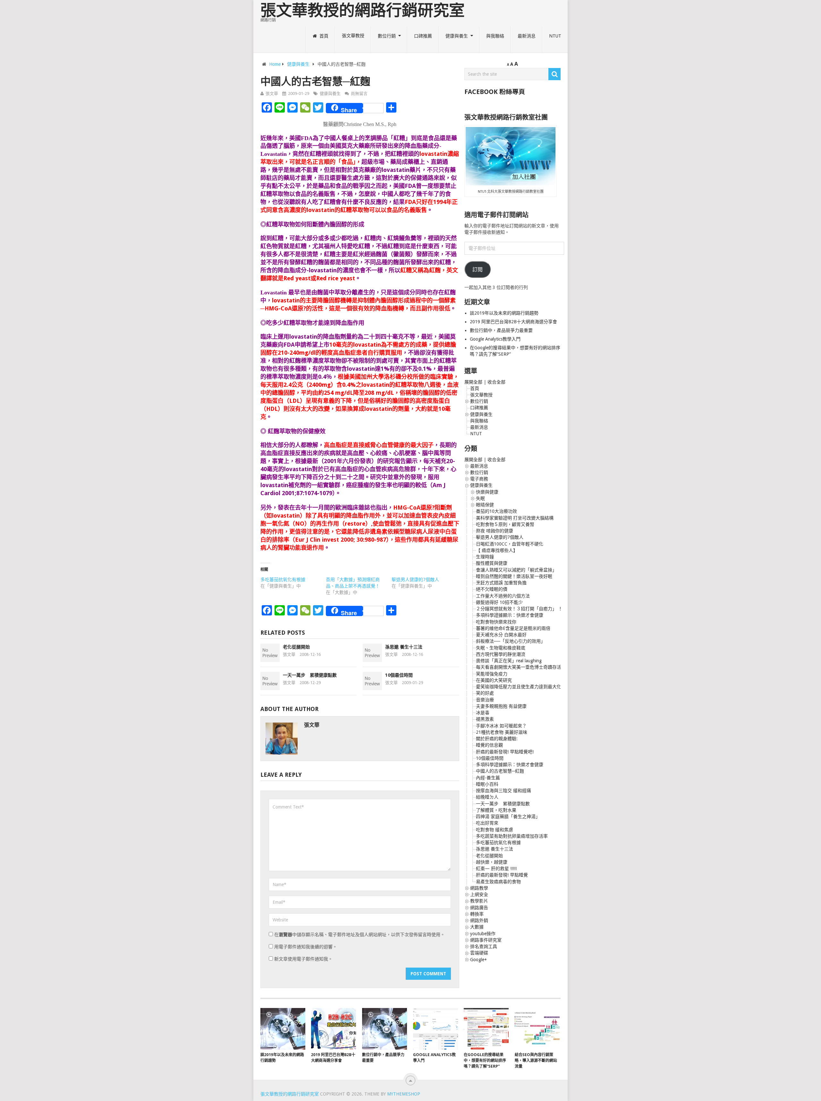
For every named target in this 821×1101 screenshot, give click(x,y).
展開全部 (473, 382)
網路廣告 (479, 907)
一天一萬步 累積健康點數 (310, 675)
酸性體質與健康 (491, 563)
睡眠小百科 (487, 784)
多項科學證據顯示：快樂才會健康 (509, 615)
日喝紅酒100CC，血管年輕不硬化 (509, 543)
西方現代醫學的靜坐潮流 (500, 654)
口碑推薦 (423, 36)
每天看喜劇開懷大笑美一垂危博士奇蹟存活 (518, 667)
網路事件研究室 (486, 940)
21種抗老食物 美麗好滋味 (501, 732)
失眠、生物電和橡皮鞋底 (500, 647)
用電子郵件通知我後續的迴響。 (305, 946)
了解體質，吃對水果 (496, 810)
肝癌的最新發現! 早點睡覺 (502, 874)
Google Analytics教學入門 (495, 339)
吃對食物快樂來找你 (496, 621)
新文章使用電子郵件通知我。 (303, 958)
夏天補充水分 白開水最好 (501, 634)
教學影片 (479, 900)
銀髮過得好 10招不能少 (499, 602)
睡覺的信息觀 (489, 745)
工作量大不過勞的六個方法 (503, 595)
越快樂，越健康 (491, 862)
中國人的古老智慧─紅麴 (500, 771)
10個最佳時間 (399, 675)
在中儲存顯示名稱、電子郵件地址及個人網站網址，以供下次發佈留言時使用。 (359, 934)
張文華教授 (353, 35)
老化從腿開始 (296, 646)
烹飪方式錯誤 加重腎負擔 (501, 582)
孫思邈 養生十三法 (403, 646)
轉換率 (477, 914)
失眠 (480, 498)
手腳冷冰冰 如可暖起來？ (501, 725)
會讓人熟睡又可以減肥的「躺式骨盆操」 (516, 569)
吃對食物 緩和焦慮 (494, 829)
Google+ (478, 959)
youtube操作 (482, 933)
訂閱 (477, 269)
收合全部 (496, 382)
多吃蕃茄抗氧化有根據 (282, 579)
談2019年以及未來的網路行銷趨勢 (504, 313)
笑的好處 (485, 693)
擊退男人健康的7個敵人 (415, 579)
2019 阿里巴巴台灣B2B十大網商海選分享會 (514, 321)
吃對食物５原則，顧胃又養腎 (505, 524)
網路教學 (479, 888)
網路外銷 (479, 920)
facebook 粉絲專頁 (494, 92)
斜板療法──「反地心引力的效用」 (510, 641)
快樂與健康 (487, 492)
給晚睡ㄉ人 (487, 797)
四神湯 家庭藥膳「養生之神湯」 (508, 816)
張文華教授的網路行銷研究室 (362, 10)
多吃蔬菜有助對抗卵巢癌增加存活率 (512, 836)
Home (275, 64)
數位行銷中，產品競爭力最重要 (501, 330)
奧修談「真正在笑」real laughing (509, 660)
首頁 (323, 36)
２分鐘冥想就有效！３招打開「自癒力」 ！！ (521, 608)
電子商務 (479, 478)
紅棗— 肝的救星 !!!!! (496, 868)
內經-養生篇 (488, 777)
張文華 (272, 93)
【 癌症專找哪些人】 (497, 550)
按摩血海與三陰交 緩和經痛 (503, 790)
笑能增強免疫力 (491, 673)
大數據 (477, 926)
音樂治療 (485, 699)
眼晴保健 (485, 504)
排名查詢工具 (483, 946)
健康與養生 (456, 36)
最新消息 (527, 36)
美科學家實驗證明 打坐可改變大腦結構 (515, 518)
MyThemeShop (403, 1094)
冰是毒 (482, 712)
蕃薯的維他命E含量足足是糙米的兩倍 (513, 628)
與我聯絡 (495, 36)
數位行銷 (387, 36)
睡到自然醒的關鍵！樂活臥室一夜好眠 (514, 576)
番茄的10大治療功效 (496, 511)
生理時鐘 (485, 556)
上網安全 (479, 894)
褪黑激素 (485, 719)
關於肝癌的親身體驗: (497, 738)
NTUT (555, 36)
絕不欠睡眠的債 (491, 589)
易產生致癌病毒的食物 (498, 881)
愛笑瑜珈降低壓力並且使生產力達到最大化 (518, 686)
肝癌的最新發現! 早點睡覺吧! (505, 751)
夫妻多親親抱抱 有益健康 (501, 706)
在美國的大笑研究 (494, 680)
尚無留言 (359, 93)
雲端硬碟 (479, 952)
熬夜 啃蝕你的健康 (494, 530)
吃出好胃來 (487, 823)
